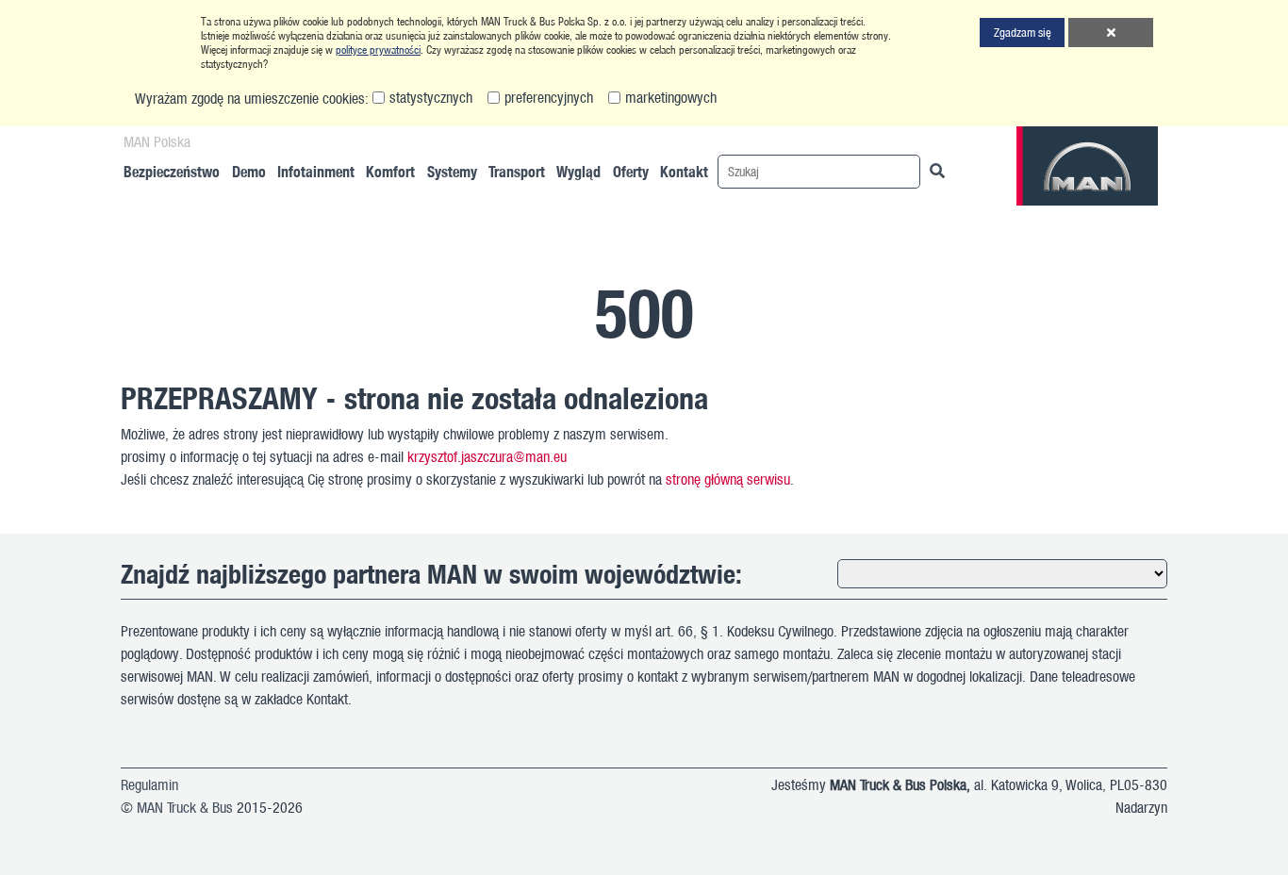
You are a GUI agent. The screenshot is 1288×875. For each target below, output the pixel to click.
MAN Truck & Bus (185, 807)
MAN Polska (157, 141)
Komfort (390, 171)
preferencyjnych (548, 97)
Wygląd (578, 171)
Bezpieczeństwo (172, 171)
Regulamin (149, 784)
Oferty (631, 171)
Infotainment (316, 171)
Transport (516, 171)
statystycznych (430, 97)
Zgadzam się (1022, 32)
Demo (249, 171)
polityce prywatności (378, 49)
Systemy (452, 171)
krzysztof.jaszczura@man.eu (487, 456)
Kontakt (684, 171)
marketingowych (671, 97)
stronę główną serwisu (728, 479)
